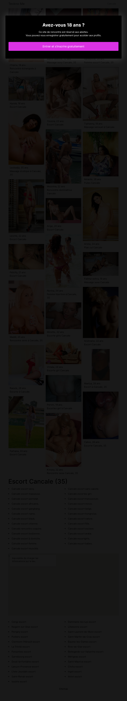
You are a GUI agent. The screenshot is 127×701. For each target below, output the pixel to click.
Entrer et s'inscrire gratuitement (63, 46)
